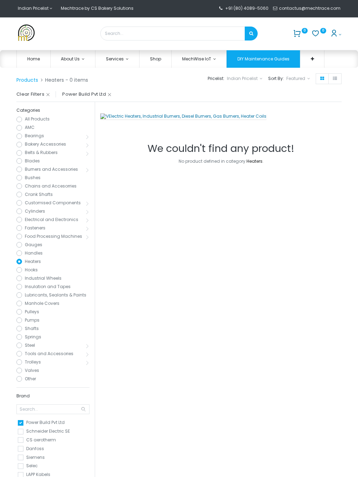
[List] (335, 78)
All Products (37, 119)
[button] (312, 59)
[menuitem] (33, 59)
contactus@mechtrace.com (310, 8)
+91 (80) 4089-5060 (246, 8)
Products (27, 79)
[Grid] (322, 78)
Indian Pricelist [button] (243, 78)
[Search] (251, 34)
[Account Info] (336, 34)
